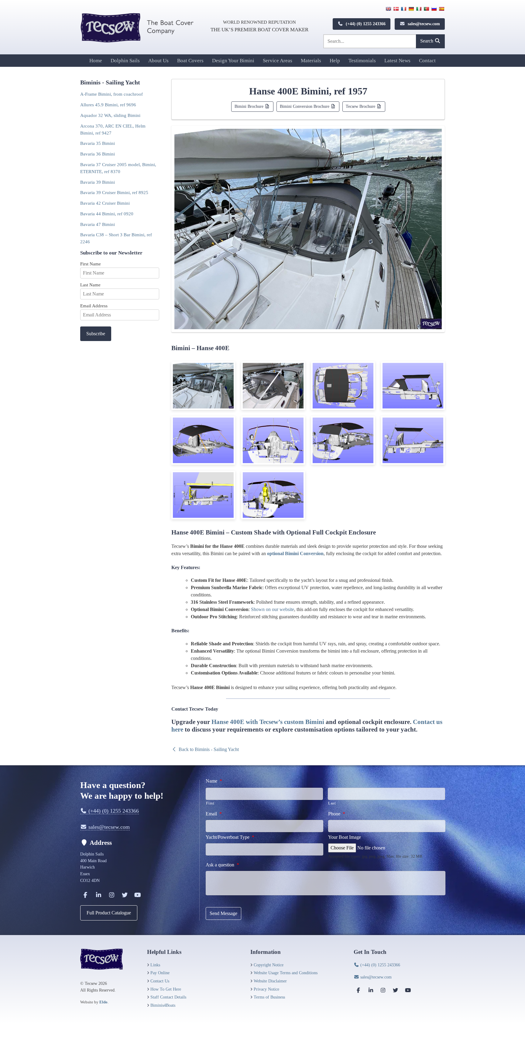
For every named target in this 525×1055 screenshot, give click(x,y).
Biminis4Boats (162, 1005)
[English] (388, 8)
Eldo (103, 1002)
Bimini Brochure (250, 106)
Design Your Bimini (233, 60)
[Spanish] (441, 8)
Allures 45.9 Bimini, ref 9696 (108, 104)
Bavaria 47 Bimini (97, 224)
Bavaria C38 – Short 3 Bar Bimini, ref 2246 (116, 238)
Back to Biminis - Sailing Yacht (208, 749)
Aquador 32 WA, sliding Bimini (110, 115)
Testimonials (362, 60)
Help (335, 60)
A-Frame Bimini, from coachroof (111, 94)
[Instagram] (111, 894)
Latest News (397, 60)
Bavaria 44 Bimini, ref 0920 (106, 213)
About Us (158, 60)
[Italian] (418, 8)
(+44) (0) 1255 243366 (365, 23)
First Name (90, 263)
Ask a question (222, 864)
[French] (403, 8)
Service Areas (277, 60)
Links (155, 964)
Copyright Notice (268, 964)
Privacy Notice (266, 989)
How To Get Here (165, 989)
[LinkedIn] (98, 894)
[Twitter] (124, 894)
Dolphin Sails (125, 60)
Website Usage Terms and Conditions (285, 972)
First (210, 803)
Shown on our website (272, 609)
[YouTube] (137, 894)
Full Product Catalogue (109, 912)
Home (95, 60)
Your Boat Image (344, 837)
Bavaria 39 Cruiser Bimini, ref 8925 (114, 192)
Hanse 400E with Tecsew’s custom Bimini (267, 721)
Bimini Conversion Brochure (305, 106)
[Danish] (396, 8)
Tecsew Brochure (361, 106)
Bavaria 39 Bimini (97, 182)
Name (214, 781)
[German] (411, 8)
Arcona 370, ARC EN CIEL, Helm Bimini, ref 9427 (113, 129)
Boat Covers (190, 60)
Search (427, 40)
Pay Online (160, 972)
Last (332, 803)
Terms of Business (269, 997)
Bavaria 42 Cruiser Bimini (105, 203)
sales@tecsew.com (423, 23)
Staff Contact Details (168, 997)
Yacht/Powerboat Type (230, 837)
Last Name (90, 284)
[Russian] (434, 8)
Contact (427, 60)
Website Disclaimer (270, 980)
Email (214, 813)
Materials (311, 60)
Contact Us (159, 980)
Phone (336, 813)
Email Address (94, 305)
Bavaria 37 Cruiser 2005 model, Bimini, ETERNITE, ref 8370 (118, 168)
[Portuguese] (426, 8)
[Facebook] (85, 894)
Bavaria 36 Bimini (97, 153)
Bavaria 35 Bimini (97, 143)
